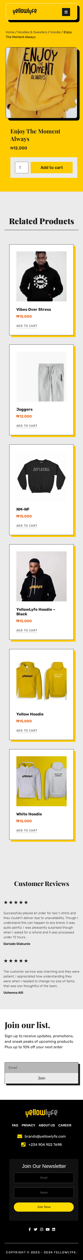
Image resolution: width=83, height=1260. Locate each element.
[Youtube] (47, 1229)
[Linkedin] (53, 1229)
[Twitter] (35, 1229)
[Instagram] (41, 1229)
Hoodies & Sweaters (32, 32)
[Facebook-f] (29, 1229)
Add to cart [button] (26, 325)
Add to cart (52, 167)
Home (10, 32)
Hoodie (55, 32)
